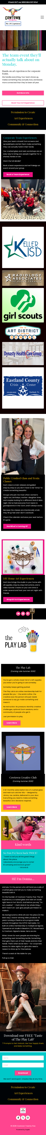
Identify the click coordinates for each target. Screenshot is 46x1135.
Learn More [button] (12, 723)
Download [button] (23, 1073)
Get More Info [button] (23, 93)
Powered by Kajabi (23, 1130)
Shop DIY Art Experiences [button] (18, 599)
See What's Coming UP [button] (17, 526)
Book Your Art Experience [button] (23, 103)
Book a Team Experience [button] (18, 174)
